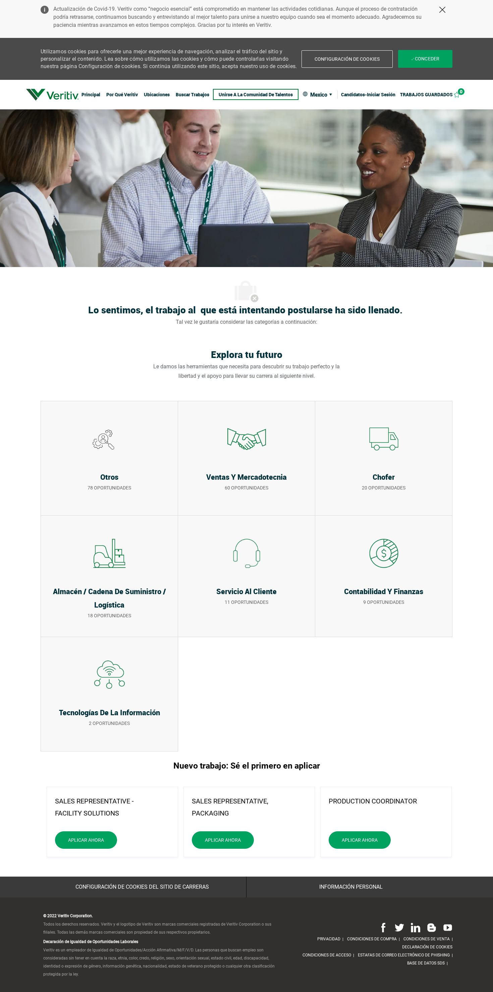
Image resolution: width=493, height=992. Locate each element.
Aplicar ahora (92, 840)
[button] (347, 59)
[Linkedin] (415, 927)
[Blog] (431, 927)
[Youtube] (446, 927)
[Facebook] (383, 927)
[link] (52, 94)
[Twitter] (399, 927)
